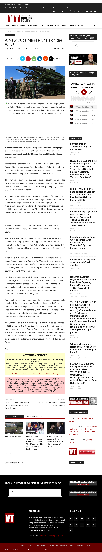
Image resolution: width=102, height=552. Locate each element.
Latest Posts (75, 138)
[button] (94, 25)
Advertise (62, 8)
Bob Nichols (74, 434)
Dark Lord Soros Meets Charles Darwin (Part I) (52, 404)
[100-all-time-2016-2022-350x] (83, 495)
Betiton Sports (48, 550)
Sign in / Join (29, 4)
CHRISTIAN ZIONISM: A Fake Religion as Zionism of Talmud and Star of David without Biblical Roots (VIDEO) (82, 194)
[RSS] (74, 11)
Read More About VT (42, 530)
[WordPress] (91, 11)
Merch (54, 8)
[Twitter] (83, 11)
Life (43, 25)
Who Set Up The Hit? (13, 436)
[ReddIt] (45, 58)
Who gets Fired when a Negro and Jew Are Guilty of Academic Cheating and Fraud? (83, 348)
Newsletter (46, 8)
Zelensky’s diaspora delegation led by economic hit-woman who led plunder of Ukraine (55, 441)
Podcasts (72, 25)
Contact (69, 8)
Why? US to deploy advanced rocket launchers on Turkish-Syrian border (17, 405)
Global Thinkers (76, 462)
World (64, 25)
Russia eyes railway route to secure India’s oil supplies (83, 262)
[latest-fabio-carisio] (83, 404)
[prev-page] (6, 453)
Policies (21, 8)
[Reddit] (66, 11)
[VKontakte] (87, 11)
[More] (57, 58)
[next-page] (10, 453)
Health (15, 25)
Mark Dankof (74, 432)
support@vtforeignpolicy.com (51, 535)
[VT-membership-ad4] (83, 65)
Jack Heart (74, 429)
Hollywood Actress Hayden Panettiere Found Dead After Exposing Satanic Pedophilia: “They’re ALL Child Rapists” (83, 284)
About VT (8, 8)
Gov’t (8, 25)
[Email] (51, 58)
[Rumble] (70, 11)
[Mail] (62, 11)
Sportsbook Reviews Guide (33, 550)
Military (50, 25)
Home (7, 31)
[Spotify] (79, 11)
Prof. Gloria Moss (87, 429)
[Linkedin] (39, 58)
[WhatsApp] (33, 58)
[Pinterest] (28, 58)
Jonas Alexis (82, 419)
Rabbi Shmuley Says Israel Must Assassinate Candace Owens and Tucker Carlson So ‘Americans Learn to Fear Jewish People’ (83, 218)
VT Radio (81, 25)
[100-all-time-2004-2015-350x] (83, 485)
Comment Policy (51, 374)
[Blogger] (54, 11)
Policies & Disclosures (32, 374)
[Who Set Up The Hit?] (14, 428)
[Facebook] (58, 11)
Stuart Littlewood (88, 432)
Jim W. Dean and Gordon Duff (17, 49)
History (23, 25)
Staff (14, 8)
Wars (57, 25)
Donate (28, 8)
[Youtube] (95, 11)
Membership (37, 8)
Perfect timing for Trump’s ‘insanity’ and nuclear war (81, 146)
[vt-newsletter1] (83, 454)
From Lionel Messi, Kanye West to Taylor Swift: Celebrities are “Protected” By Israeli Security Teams (83, 242)
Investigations (33, 25)
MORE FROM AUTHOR (33, 417)
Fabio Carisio (91, 426)
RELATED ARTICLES (14, 417)
